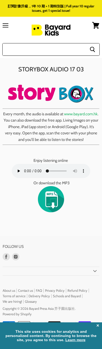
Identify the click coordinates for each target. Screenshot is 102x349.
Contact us (25, 290)
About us (9, 290)
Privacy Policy (55, 290)
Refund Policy (77, 290)
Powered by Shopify (17, 314)
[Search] (92, 49)
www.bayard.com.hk (81, 114)
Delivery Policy (39, 296)
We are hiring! (12, 301)
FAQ (39, 290)
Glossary (31, 301)
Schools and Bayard (67, 296)
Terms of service (14, 296)
